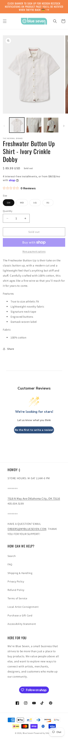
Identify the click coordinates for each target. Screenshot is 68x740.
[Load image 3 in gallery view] (51, 124)
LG (37, 203)
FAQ (10, 564)
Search (12, 556)
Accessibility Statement (22, 624)
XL (49, 203)
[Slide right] (64, 126)
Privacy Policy (16, 581)
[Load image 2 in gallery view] (33, 124)
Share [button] (10, 348)
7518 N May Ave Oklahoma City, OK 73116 (34, 498)
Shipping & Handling (20, 573)
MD (24, 203)
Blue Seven (28, 733)
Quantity (7, 211)
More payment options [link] (34, 251)
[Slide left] (4, 126)
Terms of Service (17, 598)
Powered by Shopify (43, 733)
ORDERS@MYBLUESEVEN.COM (27, 529)
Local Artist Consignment (23, 606)
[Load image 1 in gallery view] (16, 124)
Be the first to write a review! (34, 430)
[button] (5, 21)
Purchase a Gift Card (20, 615)
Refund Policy (16, 590)
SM (10, 203)
